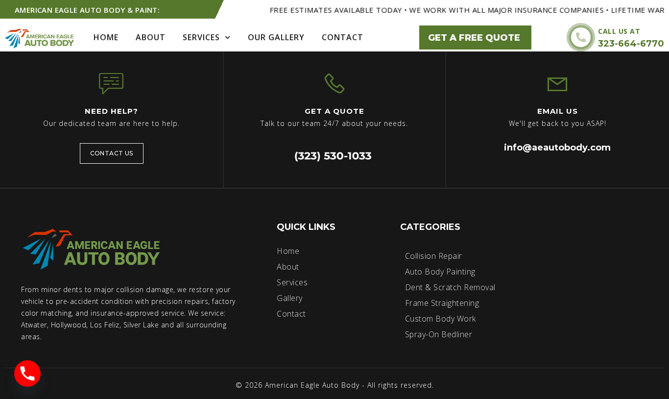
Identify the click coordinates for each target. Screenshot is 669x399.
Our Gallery (276, 37)
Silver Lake (141, 324)
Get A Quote (334, 111)
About (151, 37)
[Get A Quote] (334, 83)
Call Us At (619, 31)
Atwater (34, 324)
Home (106, 37)
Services (201, 37)
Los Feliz (104, 324)
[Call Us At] (581, 37)
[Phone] (27, 373)
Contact (342, 37)
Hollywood (69, 324)
